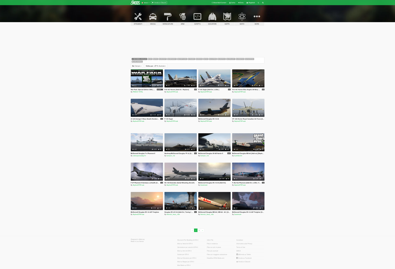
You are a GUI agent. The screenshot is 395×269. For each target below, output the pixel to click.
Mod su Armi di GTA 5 (184, 251)
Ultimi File (210, 240)
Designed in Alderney (138, 239)
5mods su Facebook (245, 258)
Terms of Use (240, 247)
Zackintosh (203, 185)
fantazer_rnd (171, 156)
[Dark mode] (258, 2)
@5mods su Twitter (244, 254)
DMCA (238, 251)
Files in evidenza (212, 244)
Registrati (251, 3)
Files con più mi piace (214, 247)
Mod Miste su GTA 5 (184, 265)
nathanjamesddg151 (139, 156)
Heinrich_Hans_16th (173, 214)
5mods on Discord (244, 262)
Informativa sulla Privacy (244, 244)
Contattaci (239, 240)
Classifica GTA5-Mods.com (215, 258)
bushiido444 (238, 156)
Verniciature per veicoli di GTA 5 (187, 247)
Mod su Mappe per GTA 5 (185, 262)
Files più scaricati (212, 251)
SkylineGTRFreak (172, 92)
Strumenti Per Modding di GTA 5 (187, 240)
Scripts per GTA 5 (183, 254)
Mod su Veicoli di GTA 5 (185, 244)
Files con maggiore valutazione (217, 254)
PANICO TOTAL (138, 92)
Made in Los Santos (137, 241)
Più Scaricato (155, 66)
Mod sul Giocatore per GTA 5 (186, 258)
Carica (233, 3)
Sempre (136, 66)
